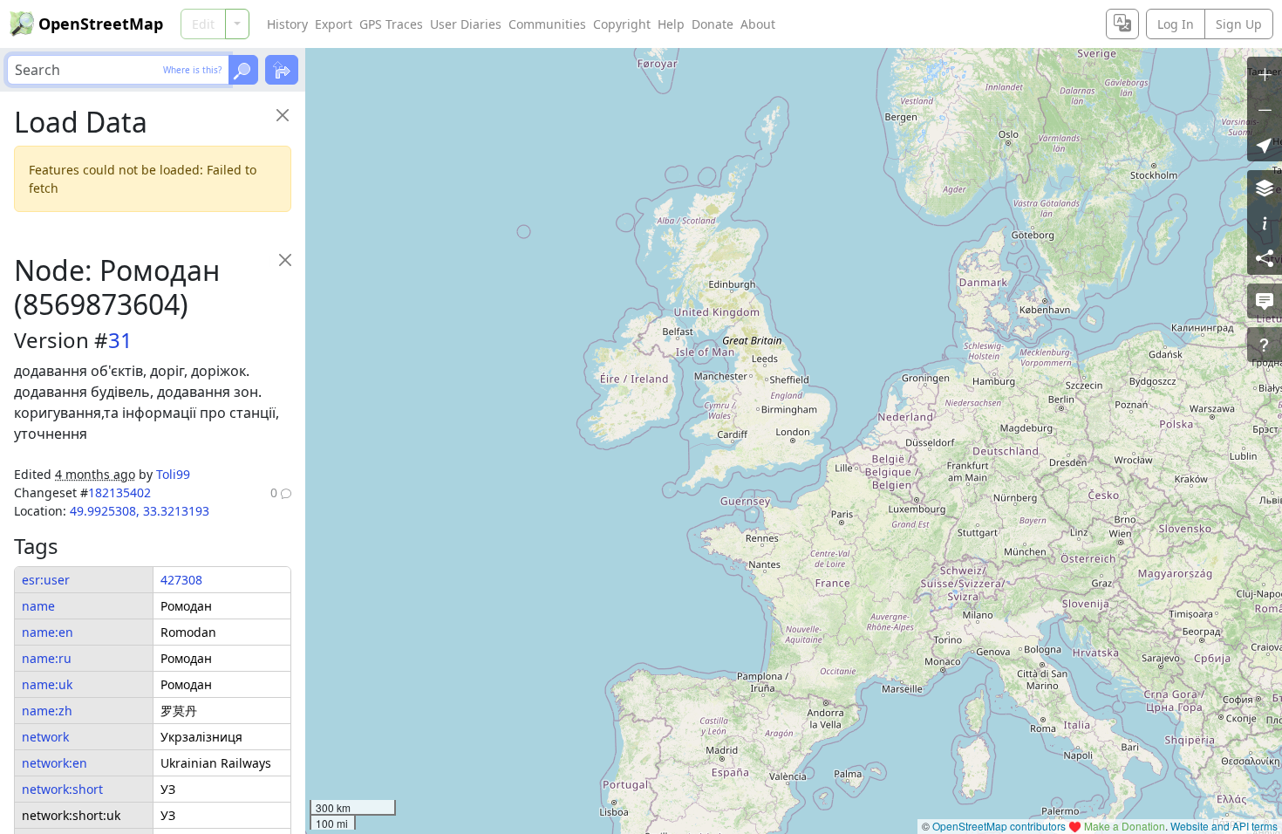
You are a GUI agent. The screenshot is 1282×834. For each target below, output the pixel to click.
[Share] (1264, 257)
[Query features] (1264, 344)
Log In (1175, 24)
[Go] (243, 70)
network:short (62, 789)
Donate (712, 24)
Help (671, 24)
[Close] (282, 115)
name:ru (47, 658)
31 (120, 339)
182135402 (119, 492)
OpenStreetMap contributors (999, 825)
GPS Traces (391, 24)
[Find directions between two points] (281, 70)
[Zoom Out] (1264, 109)
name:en (47, 632)
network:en (54, 763)
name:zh (47, 710)
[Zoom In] (1264, 74)
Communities (547, 24)
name (38, 606)
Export (333, 24)
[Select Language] (1122, 24)
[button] (1264, 143)
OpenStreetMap (100, 23)
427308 (181, 579)
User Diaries (465, 24)
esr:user (46, 579)
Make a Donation (1124, 825)
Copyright (622, 24)
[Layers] (1264, 187)
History (287, 24)
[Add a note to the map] (1264, 301)
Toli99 (173, 474)
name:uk (47, 684)
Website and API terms (1224, 825)
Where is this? (192, 70)
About (757, 24)
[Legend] (1264, 222)
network (45, 736)
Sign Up (1239, 24)
